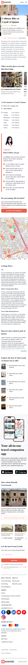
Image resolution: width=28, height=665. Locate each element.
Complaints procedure (7, 641)
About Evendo (16, 581)
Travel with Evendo (6, 581)
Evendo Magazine (5, 586)
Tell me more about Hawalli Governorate (14, 517)
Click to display (8, 108)
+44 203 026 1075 (6, 605)
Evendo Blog (4, 584)
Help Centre (4, 639)
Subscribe (14, 560)
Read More (24, 351)
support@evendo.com (7, 608)
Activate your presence (14, 210)
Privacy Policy (7, 568)
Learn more (4, 207)
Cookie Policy (21, 567)
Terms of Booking (5, 653)
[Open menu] (26, 2)
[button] (14, 237)
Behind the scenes (17, 584)
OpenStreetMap (4, 217)
